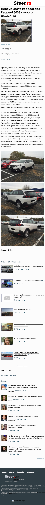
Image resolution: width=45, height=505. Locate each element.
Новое (4, 381)
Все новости (40, 458)
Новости (4, 472)
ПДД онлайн (20, 472)
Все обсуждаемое (23, 365)
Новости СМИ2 (6, 250)
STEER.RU (16, 479)
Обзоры (7, 49)
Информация (30, 472)
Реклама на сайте (12, 493)
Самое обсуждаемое (11, 262)
